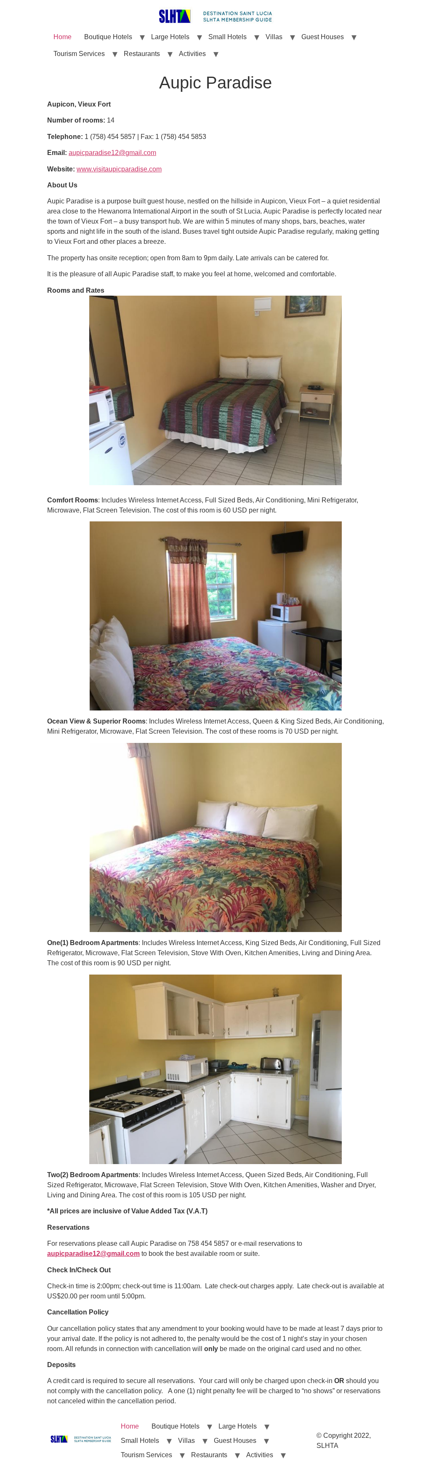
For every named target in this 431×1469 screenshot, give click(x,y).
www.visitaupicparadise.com (119, 169)
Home (62, 36)
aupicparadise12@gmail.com (112, 152)
